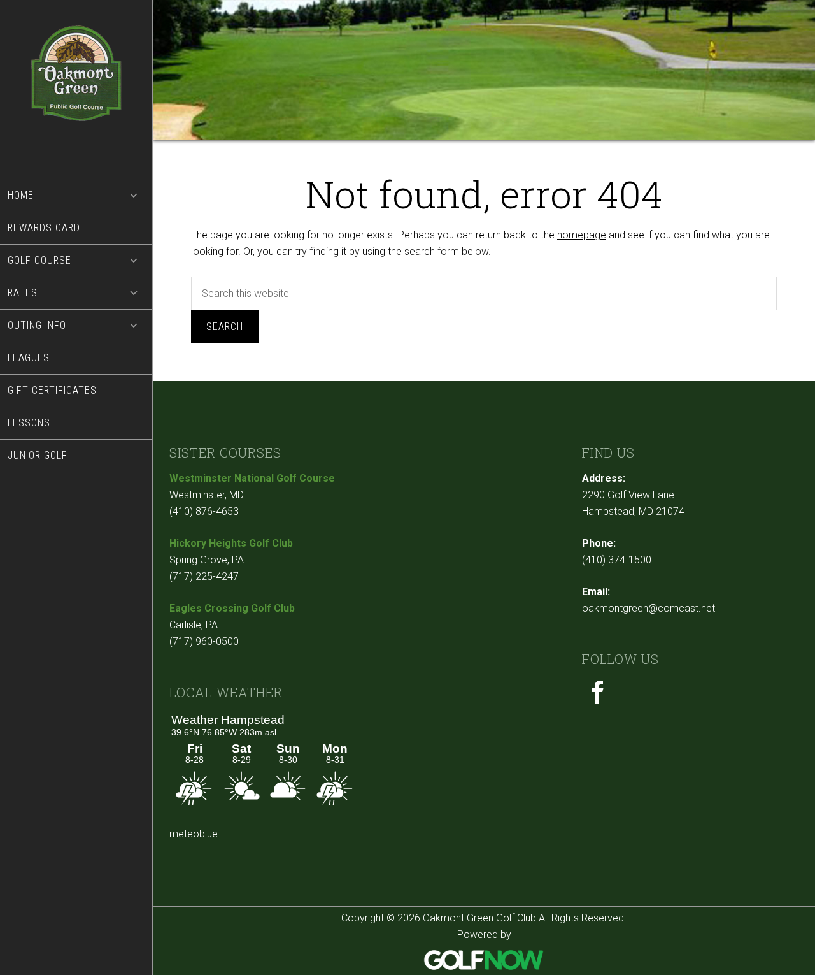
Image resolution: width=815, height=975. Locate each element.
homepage (581, 235)
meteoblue (193, 834)
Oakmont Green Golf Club (76, 89)
